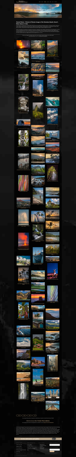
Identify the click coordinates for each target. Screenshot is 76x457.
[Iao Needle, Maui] (38, 110)
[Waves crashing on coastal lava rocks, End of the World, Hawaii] (23, 59)
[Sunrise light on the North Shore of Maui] (52, 67)
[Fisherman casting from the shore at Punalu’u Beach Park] (38, 377)
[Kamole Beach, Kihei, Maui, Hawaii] (23, 376)
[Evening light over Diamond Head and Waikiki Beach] (38, 361)
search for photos (36, 31)
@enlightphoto (42, 444)
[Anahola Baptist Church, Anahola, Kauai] (38, 342)
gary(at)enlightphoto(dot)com (22, 449)
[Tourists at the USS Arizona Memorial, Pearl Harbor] (52, 135)
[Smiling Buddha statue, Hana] (23, 104)
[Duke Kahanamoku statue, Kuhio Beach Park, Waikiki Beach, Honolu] (23, 310)
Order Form (37, 36)
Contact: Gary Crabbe (19, 444)
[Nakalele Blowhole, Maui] (38, 88)
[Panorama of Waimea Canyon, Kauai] (52, 258)
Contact (40, 32)
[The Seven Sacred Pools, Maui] (23, 82)
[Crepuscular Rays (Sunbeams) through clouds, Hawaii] (23, 217)
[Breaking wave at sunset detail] (38, 140)
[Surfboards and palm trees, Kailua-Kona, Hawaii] (38, 216)
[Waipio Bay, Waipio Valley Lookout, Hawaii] (23, 364)
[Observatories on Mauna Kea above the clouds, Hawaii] (23, 341)
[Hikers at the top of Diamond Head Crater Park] (38, 396)
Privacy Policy (18, 451)
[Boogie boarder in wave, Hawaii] (52, 101)
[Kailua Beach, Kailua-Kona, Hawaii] (38, 129)
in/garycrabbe (42, 447)
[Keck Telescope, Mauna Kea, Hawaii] (23, 123)
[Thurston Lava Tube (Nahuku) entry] (52, 173)
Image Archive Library (26, 31)
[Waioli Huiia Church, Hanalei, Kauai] (52, 203)
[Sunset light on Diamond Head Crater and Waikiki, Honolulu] (23, 202)
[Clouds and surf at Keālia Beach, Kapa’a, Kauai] (38, 275)
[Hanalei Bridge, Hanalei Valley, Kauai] (38, 169)
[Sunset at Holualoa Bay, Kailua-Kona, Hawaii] (52, 82)
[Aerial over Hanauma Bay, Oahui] (52, 116)
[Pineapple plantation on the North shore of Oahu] (52, 381)
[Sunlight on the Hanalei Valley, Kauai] (52, 324)
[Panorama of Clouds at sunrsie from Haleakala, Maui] (38, 75)
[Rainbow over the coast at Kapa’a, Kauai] (52, 191)
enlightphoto (42, 448)
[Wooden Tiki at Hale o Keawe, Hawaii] (23, 138)
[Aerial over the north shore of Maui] (23, 260)
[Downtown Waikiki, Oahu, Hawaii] (52, 362)
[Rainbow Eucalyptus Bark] (23, 183)
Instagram (41, 446)
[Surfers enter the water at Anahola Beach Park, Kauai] (52, 237)
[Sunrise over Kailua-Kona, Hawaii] (38, 158)
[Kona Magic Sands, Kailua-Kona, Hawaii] (52, 158)
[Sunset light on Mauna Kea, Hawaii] (52, 147)
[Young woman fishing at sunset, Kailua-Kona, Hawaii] (52, 335)
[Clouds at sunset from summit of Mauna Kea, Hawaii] (38, 55)
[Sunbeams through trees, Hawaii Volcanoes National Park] (38, 44)
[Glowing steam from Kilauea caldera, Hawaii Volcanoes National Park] (23, 240)
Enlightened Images (43, 445)
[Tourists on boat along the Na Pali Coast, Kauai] (23, 330)
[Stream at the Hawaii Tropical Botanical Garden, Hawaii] (38, 232)
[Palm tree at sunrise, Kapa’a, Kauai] (52, 225)
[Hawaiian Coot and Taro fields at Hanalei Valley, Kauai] (38, 286)
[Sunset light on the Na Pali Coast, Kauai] (52, 48)
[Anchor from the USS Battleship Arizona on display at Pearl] (52, 393)
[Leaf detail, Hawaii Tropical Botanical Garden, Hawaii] (52, 293)
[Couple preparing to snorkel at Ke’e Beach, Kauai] (38, 195)
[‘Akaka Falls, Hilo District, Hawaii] (23, 391)
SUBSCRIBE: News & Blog (31, 448)
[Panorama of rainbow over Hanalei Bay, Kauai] (38, 307)
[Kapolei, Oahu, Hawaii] (23, 353)
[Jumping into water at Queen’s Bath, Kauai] (23, 161)
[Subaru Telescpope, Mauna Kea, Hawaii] (38, 298)
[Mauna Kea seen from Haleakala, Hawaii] (52, 313)
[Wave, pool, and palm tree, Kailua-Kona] (38, 320)
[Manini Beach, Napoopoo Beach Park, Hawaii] (23, 275)
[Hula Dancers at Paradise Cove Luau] (52, 271)
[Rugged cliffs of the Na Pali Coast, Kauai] (38, 67)
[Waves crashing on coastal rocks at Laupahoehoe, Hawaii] (38, 180)
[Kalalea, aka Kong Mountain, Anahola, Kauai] (52, 248)
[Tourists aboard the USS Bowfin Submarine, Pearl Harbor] (38, 255)
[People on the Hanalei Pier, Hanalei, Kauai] (52, 214)
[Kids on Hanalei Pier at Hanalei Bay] (52, 405)
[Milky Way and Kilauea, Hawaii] (23, 44)
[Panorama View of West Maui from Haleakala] (38, 148)
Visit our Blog (29, 444)
